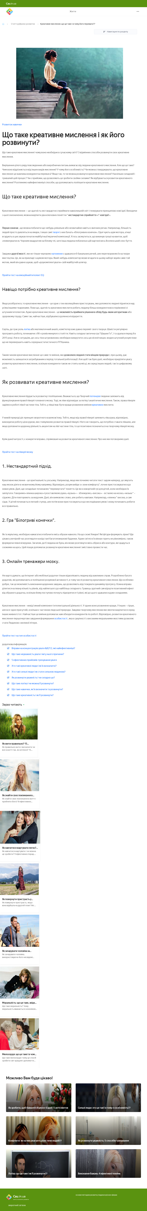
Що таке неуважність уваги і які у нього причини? (38, 654)
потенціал (95, 396)
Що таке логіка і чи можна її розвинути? (33, 683)
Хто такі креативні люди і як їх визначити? (34, 666)
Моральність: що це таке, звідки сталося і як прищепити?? (19, 1002)
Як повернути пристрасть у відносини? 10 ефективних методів (16, 899)
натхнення (57, 253)
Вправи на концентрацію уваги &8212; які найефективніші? (43, 648)
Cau (9, 11)
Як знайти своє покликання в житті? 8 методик (17, 795)
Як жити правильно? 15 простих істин (14, 743)
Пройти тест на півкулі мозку (17, 452)
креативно (98, 404)
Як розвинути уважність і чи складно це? (33, 677)
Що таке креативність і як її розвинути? (33, 695)
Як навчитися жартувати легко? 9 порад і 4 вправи (20, 847)
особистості (61, 618)
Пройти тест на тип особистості (19, 635)
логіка (27, 329)
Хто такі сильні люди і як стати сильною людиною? (38, 671)
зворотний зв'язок (17, 1205)
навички (17, 124)
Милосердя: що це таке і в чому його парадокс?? (19, 1054)
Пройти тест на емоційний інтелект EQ (23, 275)
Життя (73, 11)
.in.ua (11, 3)
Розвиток (7, 124)
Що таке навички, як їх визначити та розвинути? (37, 689)
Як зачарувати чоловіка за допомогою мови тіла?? (16, 951)
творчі (56, 232)
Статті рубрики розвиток (23, 24)
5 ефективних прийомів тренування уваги (34, 660)
